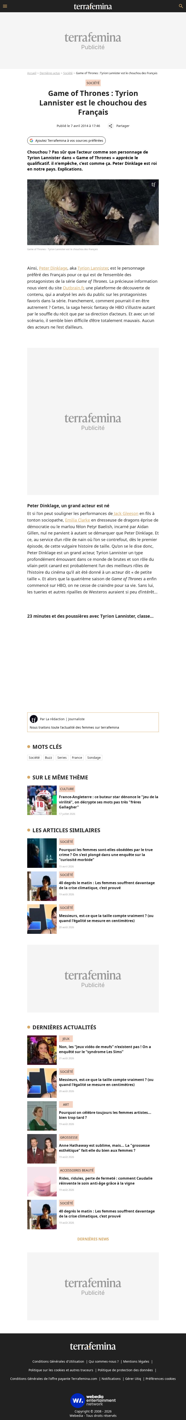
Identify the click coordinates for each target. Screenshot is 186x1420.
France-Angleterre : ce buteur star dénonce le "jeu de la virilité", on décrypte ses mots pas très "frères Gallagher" (108, 802)
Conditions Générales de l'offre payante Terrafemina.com (53, 1378)
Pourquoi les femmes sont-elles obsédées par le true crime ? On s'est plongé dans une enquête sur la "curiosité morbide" (106, 854)
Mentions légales (136, 1361)
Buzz (48, 757)
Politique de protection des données (125, 1370)
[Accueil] (93, 6)
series (62, 757)
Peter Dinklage (53, 268)
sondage (94, 757)
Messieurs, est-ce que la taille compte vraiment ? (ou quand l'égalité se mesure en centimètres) (106, 918)
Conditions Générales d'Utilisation (58, 1361)
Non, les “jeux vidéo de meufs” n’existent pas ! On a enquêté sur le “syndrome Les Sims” (105, 1049)
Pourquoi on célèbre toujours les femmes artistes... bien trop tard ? (105, 1115)
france (77, 757)
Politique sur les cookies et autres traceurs (61, 1370)
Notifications (111, 1378)
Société (68, 73)
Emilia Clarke (77, 520)
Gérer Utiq (133, 1378)
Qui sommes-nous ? (104, 1361)
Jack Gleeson (125, 513)
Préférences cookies (161, 1378)
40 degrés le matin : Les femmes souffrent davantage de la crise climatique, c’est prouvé (107, 885)
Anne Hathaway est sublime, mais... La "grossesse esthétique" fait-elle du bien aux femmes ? (104, 1148)
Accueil (31, 73)
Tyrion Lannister (93, 268)
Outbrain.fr (73, 287)
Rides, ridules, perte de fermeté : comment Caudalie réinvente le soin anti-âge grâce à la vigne (105, 1181)
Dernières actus (50, 73)
